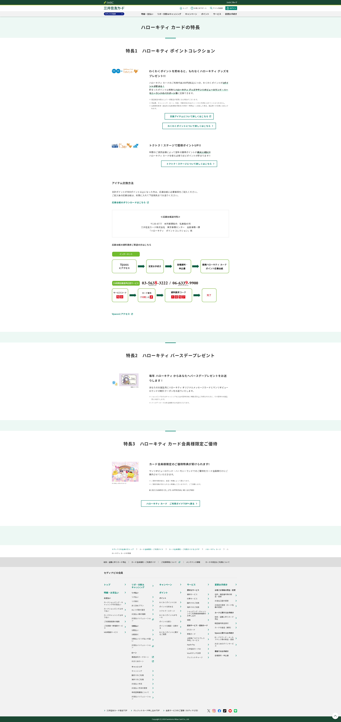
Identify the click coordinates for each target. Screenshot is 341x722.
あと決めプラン (138, 606)
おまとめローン (138, 661)
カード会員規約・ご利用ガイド (145, 562)
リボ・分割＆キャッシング (169, 14)
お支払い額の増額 (138, 614)
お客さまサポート (200, 8)
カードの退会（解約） (223, 627)
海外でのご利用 (138, 679)
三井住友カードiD (194, 649)
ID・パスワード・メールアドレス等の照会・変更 (224, 638)
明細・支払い (147, 14)
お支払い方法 (137, 684)
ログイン (233, 8)
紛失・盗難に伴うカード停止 (116, 562)
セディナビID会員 (110, 14)
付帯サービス (192, 599)
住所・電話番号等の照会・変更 (223, 595)
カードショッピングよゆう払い (113, 610)
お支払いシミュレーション (141, 619)
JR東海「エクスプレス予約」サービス (196, 639)
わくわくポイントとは (168, 602)
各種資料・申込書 (222, 655)
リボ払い (135, 597)
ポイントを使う (165, 621)
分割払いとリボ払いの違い (141, 640)
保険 (188, 620)
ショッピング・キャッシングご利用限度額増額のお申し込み (196, 613)
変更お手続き (231, 14)
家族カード (191, 634)
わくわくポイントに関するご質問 (168, 633)
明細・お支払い (111, 592)
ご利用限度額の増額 (111, 621)
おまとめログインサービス (224, 645)
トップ (185, 8)
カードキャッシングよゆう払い (113, 616)
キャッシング (137, 671)
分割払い (135, 630)
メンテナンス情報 (194, 562)
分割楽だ (135, 634)
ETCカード (191, 630)
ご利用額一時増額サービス (113, 627)
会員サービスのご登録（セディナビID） (182, 710)
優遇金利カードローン (140, 657)
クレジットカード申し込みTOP (146, 710)
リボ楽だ (135, 601)
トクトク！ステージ (167, 611)
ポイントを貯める (166, 607)
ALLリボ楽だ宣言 (138, 610)
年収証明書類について (140, 692)
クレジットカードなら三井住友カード (114, 8)
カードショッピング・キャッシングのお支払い (113, 603)
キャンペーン (191, 14)
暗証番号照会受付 (222, 623)
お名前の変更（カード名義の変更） (224, 606)
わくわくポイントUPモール (168, 616)
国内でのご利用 (138, 675)
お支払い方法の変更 (139, 688)
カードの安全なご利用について (219, 562)
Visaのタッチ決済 (194, 653)
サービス (217, 14)
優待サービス (192, 594)
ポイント (205, 14)
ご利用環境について (170, 562)
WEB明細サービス (111, 632)
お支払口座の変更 (222, 601)
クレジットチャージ (195, 657)
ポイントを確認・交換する (168, 627)
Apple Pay (191, 645)
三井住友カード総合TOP (117, 710)
